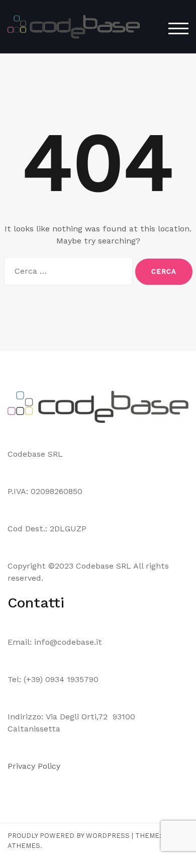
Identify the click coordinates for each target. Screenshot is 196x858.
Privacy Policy (35, 766)
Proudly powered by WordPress (69, 835)
